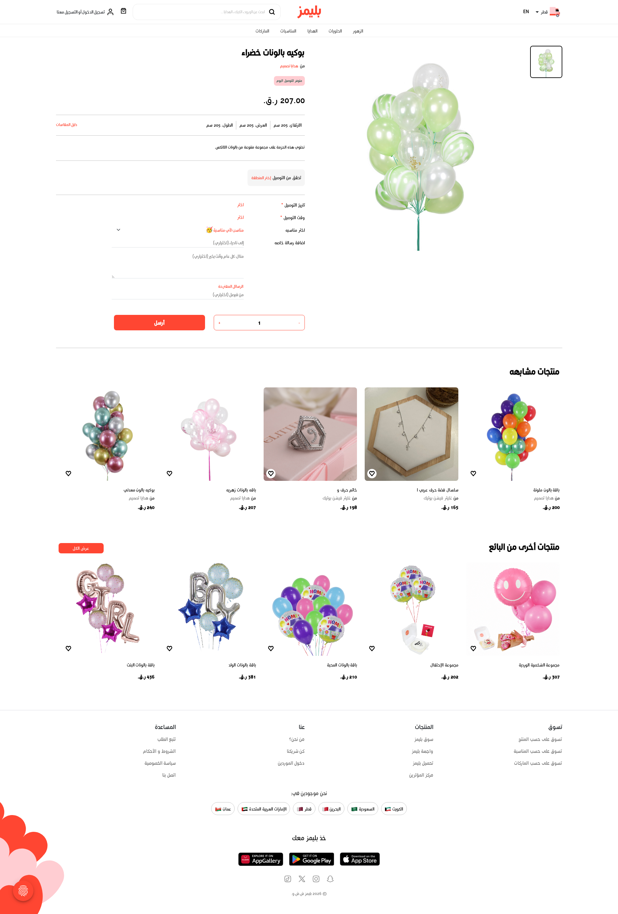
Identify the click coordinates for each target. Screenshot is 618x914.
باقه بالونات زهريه (241, 490)
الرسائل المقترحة (231, 286)
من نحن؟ (297, 739)
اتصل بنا (169, 775)
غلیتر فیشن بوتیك (441, 498)
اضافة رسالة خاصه (290, 243)
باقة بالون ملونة (546, 490)
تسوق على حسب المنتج (540, 739)
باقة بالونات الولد (242, 665)
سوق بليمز (424, 739)
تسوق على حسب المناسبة (538, 751)
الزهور (358, 31)
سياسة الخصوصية (160, 763)
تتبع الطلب (166, 739)
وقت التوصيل (292, 218)
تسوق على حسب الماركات (538, 763)
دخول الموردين (291, 763)
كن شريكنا (296, 751)
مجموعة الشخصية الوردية (539, 665)
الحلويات (335, 31)
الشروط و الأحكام (159, 751)
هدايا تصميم (289, 66)
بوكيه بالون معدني (139, 490)
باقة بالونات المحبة (342, 665)
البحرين (335, 809)
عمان (226, 809)
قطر (307, 809)
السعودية (366, 809)
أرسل (159, 322)
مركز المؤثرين (421, 775)
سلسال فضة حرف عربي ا (437, 490)
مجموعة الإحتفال (444, 665)
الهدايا (312, 31)
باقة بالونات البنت (140, 665)
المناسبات (288, 31)
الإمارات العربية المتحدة (267, 809)
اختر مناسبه (295, 230)
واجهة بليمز (423, 751)
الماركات (262, 31)
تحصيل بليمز (423, 763)
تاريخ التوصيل (293, 205)
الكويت (397, 809)
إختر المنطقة (261, 177)
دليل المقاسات (67, 124)
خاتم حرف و (347, 490)
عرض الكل (81, 548)
